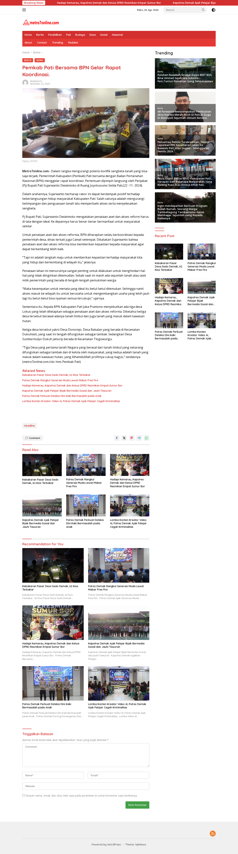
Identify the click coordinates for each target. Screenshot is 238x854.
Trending (57, 42)
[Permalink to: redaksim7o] (25, 82)
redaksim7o (36, 81)
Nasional (117, 34)
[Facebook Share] (117, 438)
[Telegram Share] (139, 438)
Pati (68, 34)
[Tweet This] (124, 438)
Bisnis (39, 60)
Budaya (80, 34)
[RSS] (213, 834)
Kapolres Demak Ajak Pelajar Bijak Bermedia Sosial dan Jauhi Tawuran (190, 2)
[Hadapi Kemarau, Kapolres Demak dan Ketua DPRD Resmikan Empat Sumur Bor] (129, 465)
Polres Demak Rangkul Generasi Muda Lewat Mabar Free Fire (60, 380)
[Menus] (24, 10)
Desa (92, 34)
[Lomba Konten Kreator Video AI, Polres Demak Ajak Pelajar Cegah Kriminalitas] (129, 506)
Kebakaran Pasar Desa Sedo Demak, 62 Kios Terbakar (56, 375)
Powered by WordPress (106, 844)
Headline (29, 425)
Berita (40, 34)
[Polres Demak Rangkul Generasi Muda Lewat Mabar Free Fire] (86, 465)
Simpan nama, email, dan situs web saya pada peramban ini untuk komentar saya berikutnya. (81, 795)
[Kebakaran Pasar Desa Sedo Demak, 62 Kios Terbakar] (42, 465)
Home (28, 34)
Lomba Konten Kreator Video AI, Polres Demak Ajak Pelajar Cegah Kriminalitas (71, 401)
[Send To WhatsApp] (146, 438)
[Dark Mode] (213, 10)
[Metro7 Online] (41, 22)
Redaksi (73, 42)
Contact (42, 42)
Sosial (103, 34)
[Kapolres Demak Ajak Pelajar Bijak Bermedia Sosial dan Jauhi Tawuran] (42, 506)
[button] (203, 10)
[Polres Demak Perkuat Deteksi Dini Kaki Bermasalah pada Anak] (86, 506)
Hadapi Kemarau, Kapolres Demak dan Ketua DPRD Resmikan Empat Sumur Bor (81, 2)
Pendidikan (55, 34)
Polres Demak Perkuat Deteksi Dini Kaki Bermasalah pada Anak (62, 396)
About (28, 42)
